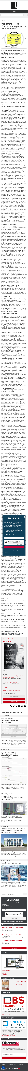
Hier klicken (15, 542)
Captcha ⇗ (20, 544)
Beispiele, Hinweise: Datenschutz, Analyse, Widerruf (14, 551)
